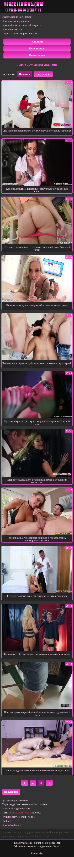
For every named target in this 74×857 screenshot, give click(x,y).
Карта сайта (37, 853)
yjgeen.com (33, 832)
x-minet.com (21, 836)
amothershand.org (50, 832)
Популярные (37, 48)
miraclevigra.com (23, 843)
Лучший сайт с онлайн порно (18, 816)
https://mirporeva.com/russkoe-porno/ (22, 25)
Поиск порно (37, 55)
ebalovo (49, 836)
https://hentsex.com (12, 29)
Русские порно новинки (15, 800)
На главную (11, 791)
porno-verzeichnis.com (14, 832)
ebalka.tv (7, 821)
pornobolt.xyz (36, 836)
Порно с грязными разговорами (20, 33)
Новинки (37, 41)
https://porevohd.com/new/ (16, 21)
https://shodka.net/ (11, 825)
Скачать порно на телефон (16, 16)
